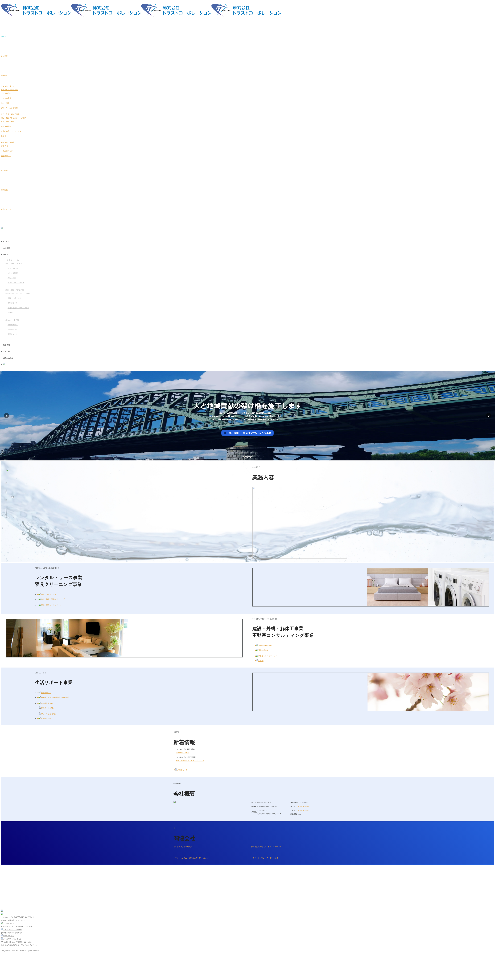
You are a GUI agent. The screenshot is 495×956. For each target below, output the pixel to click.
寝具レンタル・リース (49, 595)
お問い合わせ (6, 209)
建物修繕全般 (6, 126)
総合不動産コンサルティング (12, 131)
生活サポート (6, 156)
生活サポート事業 (7, 142)
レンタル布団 (6, 93)
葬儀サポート (6, 146)
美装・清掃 (5, 103)
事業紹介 (4, 75)
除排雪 (3, 136)
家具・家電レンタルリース (51, 605)
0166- (303, 806)
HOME (4, 37)
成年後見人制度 (47, 703)
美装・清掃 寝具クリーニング (53, 599)
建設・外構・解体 (7, 121)
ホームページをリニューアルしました (190, 761)
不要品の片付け (7, 151)
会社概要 (4, 56)
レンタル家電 (6, 98)
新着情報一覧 (182, 770)
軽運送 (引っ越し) (47, 708)
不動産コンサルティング (267, 656)
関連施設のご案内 (182, 753)
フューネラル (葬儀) (48, 714)
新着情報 (4, 170)
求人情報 (4, 190)
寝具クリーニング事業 (9, 108)
